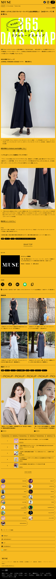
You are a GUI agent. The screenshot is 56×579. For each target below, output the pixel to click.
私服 (2, 238)
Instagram (28, 263)
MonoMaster (31, 575)
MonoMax (20, 575)
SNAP (3, 6)
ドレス (12, 238)
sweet (25, 573)
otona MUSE (9, 575)
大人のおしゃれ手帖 (18, 573)
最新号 (39, 561)
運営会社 (35, 561)
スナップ (7, 238)
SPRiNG (3, 575)
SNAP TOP (28, 244)
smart (26, 575)
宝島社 (3, 563)
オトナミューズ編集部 (50, 7)
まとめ (27, 370)
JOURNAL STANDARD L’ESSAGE (25, 238)
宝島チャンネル (5, 573)
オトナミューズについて (7, 561)
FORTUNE (21, 442)
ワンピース (38, 370)
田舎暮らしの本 (39, 575)
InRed (11, 573)
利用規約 (21, 561)
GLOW (15, 575)
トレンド (13, 370)
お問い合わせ (36, 263)
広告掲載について (28, 561)
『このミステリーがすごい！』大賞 (9, 576)
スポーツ (44, 370)
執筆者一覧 (15, 561)
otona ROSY (48, 573)
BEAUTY (21, 448)
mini (29, 573)
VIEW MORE (28, 472)
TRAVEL (21, 467)
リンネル (42, 573)
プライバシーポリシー (48, 561)
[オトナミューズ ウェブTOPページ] (28, 558)
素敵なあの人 (35, 573)
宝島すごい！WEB (47, 575)
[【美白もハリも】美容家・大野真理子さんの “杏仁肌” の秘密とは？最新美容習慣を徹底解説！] (17, 401)
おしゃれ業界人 (20, 370)
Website (22, 263)
